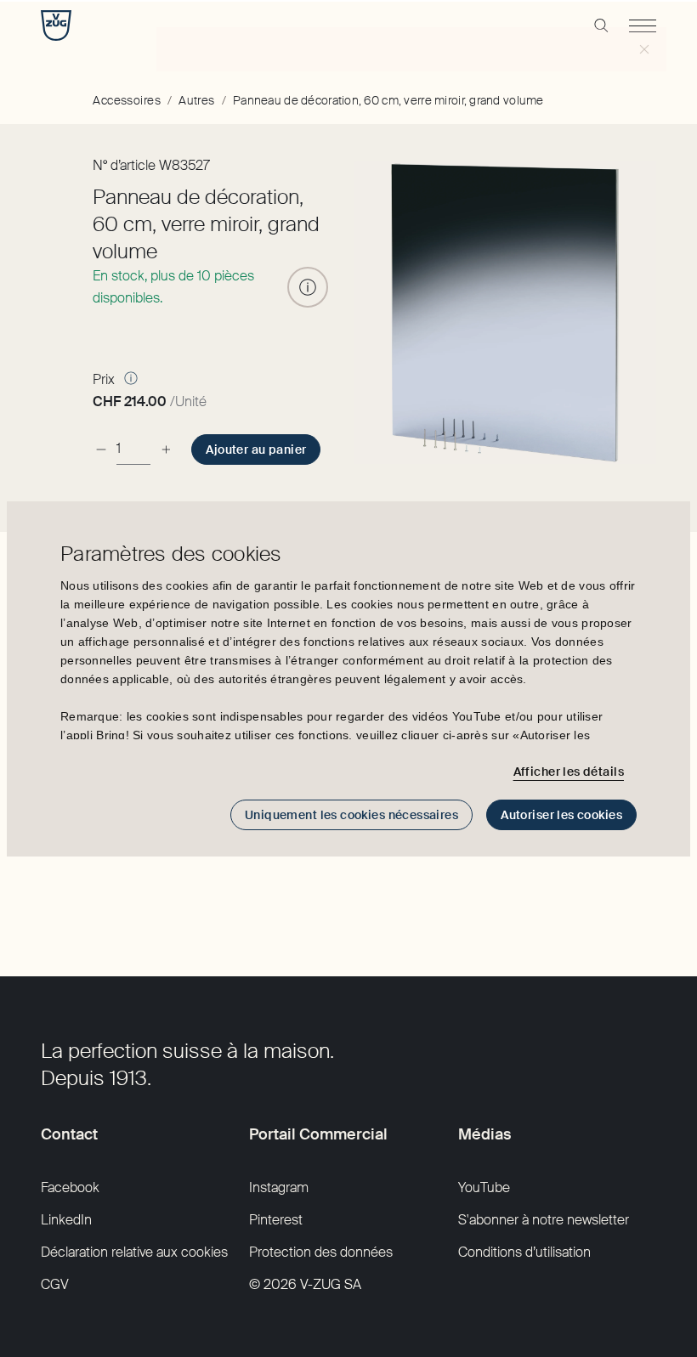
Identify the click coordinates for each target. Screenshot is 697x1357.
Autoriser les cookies (561, 815)
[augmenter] (165, 449)
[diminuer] (101, 449)
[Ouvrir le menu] (642, 25)
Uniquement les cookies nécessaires (351, 815)
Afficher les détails (568, 771)
